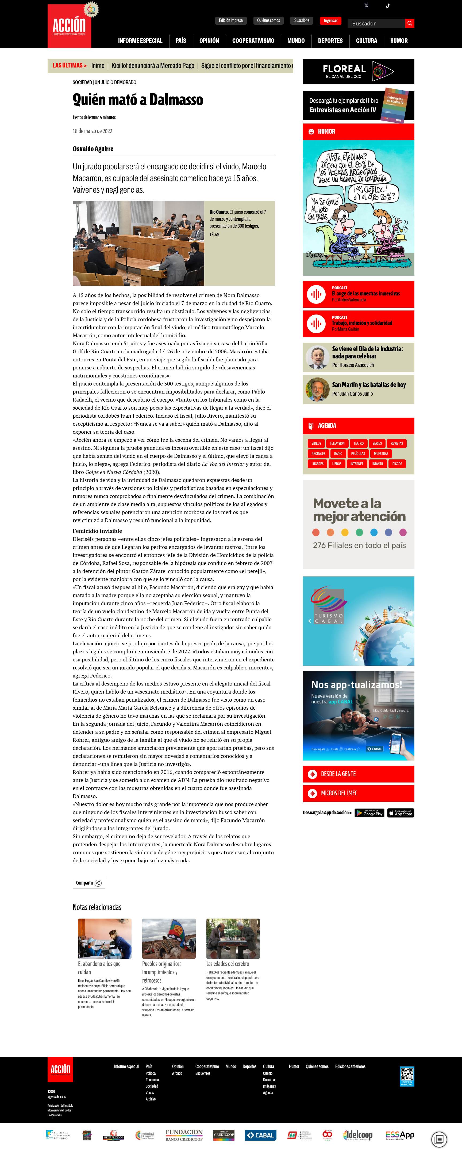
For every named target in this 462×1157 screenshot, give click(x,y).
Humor (399, 41)
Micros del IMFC (339, 793)
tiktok (387, 5)
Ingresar (331, 21)
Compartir (84, 883)
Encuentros (202, 1074)
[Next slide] (408, 621)
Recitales (318, 454)
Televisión (337, 443)
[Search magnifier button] (409, 23)
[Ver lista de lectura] (439, 1139)
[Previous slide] (310, 621)
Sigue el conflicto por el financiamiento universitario (231, 66)
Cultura (366, 41)
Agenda (268, 1093)
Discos (397, 464)
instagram (377, 5)
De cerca (269, 1080)
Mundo (296, 41)
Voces (150, 1093)
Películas (358, 454)
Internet (357, 464)
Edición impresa (231, 20)
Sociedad (82, 82)
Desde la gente (338, 774)
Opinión (209, 41)
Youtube (398, 5)
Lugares (318, 464)
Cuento (267, 1074)
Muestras (381, 454)
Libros (336, 464)
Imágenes (269, 1086)
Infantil (377, 464)
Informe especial (140, 41)
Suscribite (301, 20)
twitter (366, 5)
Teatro (359, 443)
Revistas (397, 443)
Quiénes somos (268, 20)
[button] (356, 659)
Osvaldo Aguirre (93, 149)
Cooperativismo (253, 41)
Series (377, 443)
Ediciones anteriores (350, 1067)
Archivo (151, 1099)
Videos (316, 443)
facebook (355, 5)
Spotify (409, 5)
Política (151, 1074)
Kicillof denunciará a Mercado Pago (123, 66)
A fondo (177, 1074)
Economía (152, 1080)
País (181, 41)
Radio (338, 454)
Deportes (330, 41)
